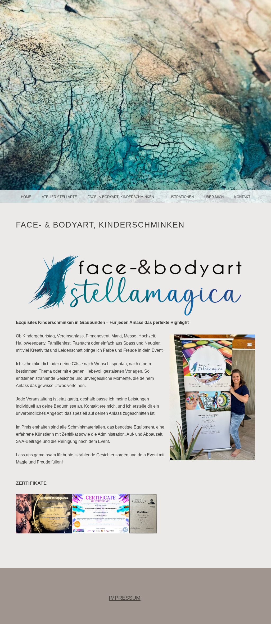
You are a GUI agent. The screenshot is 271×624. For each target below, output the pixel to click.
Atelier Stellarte (59, 197)
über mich (214, 197)
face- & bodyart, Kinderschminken (121, 197)
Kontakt (242, 197)
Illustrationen (179, 197)
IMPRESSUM (125, 598)
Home (26, 197)
